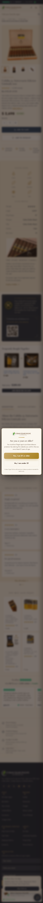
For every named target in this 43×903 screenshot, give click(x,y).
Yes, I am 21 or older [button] (21, 456)
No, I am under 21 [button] (21, 463)
